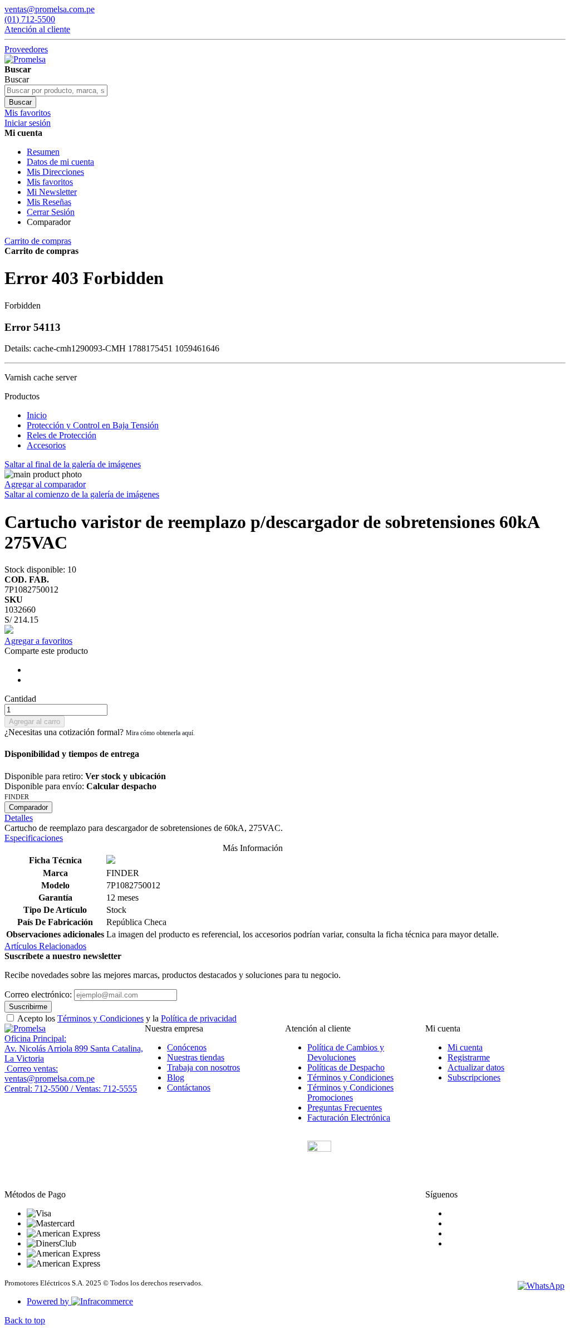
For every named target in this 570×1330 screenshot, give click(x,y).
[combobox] (55, 90)
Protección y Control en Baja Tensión (93, 425)
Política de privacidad (199, 1018)
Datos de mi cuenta (60, 162)
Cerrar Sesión (51, 212)
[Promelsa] (25, 1028)
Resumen (43, 152)
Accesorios (46, 445)
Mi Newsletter (52, 192)
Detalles (18, 818)
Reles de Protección (61, 435)
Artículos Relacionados (45, 946)
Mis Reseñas (49, 202)
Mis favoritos (50, 182)
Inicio (37, 415)
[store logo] (25, 59)
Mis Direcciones (55, 172)
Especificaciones (33, 838)
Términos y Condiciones (100, 1018)
